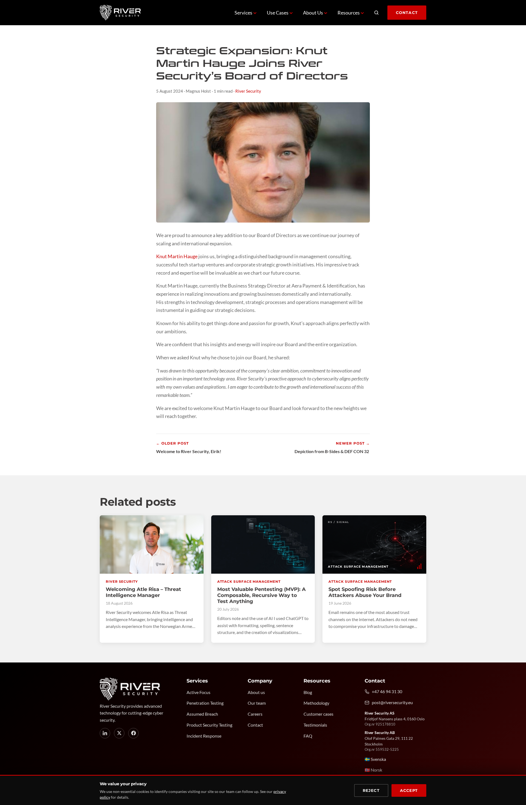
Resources (349, 13)
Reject (371, 790)
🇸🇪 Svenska (375, 759)
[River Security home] (120, 12)
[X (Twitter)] (119, 733)
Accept (409, 790)
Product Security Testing (209, 724)
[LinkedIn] (105, 733)
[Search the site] (376, 12)
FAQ (308, 735)
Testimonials (315, 724)
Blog (308, 692)
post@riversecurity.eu (392, 702)
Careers (255, 714)
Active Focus (198, 692)
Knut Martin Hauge (177, 256)
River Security (248, 91)
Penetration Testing (205, 703)
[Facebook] (133, 733)
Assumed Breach (202, 714)
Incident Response (204, 735)
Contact (407, 12)
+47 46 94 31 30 (387, 691)
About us (256, 692)
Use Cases (277, 13)
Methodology (316, 703)
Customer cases (318, 714)
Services (243, 13)
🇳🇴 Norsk (373, 769)
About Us (313, 13)
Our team (257, 703)
